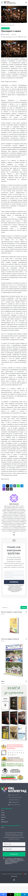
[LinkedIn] (11, 485)
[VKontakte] (14, 485)
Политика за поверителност (16, 591)
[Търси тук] (26, 3)
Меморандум (4, 821)
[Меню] (2, 3)
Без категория (10, 25)
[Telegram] (21, 485)
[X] (7, 485)
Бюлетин (3, 817)
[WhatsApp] (18, 485)
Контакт (3, 815)
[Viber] (3, 489)
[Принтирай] (11, 489)
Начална (4, 25)
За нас (2, 812)
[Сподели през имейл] (7, 489)
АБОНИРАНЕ (14, 582)
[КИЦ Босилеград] (10, 2)
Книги (2, 819)
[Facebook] (3, 485)
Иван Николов (6, 34)
